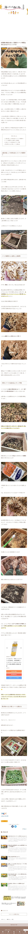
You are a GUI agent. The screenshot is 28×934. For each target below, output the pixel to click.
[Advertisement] (14, 30)
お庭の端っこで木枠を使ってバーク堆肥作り (14, 138)
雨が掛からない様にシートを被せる (12, 144)
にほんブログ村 (4, 816)
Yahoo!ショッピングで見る (14, 677)
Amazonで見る (14, 671)
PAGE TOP (14, 924)
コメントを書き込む (14, 914)
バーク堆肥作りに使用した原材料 (12, 140)
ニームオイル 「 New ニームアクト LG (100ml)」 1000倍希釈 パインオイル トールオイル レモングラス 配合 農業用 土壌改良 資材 (14, 662)
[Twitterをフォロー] (15, 826)
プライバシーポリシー (20, 929)
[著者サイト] (12, 826)
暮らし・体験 (4, 821)
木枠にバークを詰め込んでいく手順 (12, 142)
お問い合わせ (7, 929)
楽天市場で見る (14, 674)
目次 (12, 136)
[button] (25, 433)
